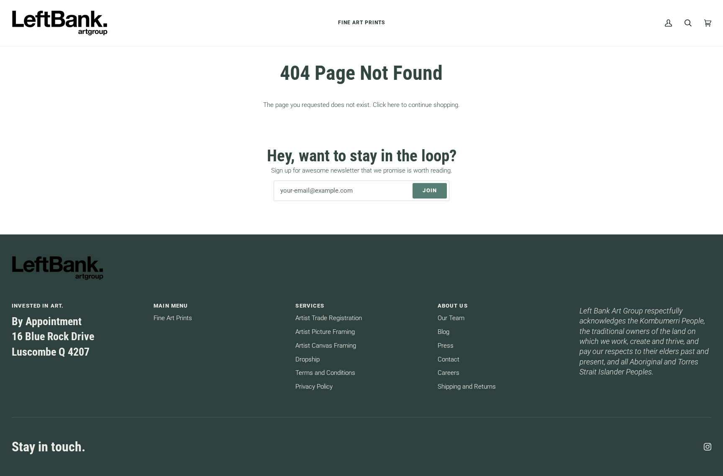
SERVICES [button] (309, 306)
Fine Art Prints (173, 318)
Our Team (451, 318)
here (393, 105)
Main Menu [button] (171, 306)
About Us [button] (453, 306)
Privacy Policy (314, 386)
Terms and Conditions (325, 373)
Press (446, 345)
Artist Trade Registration (328, 318)
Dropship (307, 359)
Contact (448, 359)
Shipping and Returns (467, 386)
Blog (443, 332)
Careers (448, 373)
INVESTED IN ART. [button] (38, 306)
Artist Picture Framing (325, 332)
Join (430, 190)
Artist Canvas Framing (325, 345)
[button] (645, 304)
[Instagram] (707, 447)
